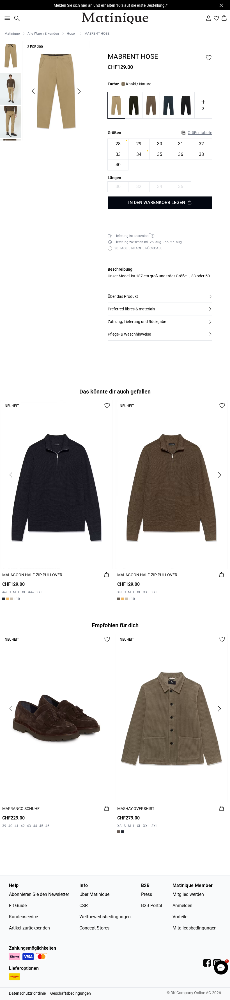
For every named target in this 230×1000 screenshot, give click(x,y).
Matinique (12, 34)
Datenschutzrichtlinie (27, 993)
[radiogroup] (160, 154)
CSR (83, 905)
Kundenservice (23, 916)
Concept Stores (94, 928)
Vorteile (180, 916)
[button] (160, 296)
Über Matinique (94, 894)
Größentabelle (200, 132)
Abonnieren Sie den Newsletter (39, 894)
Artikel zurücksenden (29, 928)
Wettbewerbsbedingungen (105, 916)
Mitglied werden (188, 894)
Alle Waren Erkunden (43, 34)
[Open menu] (6, 18)
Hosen (72, 34)
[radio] (118, 144)
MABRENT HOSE (96, 34)
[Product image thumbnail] (10, 56)
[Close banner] (221, 5)
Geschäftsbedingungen (70, 993)
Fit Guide (18, 905)
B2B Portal (151, 905)
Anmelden (182, 905)
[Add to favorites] (208, 57)
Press (146, 894)
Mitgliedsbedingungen (195, 928)
